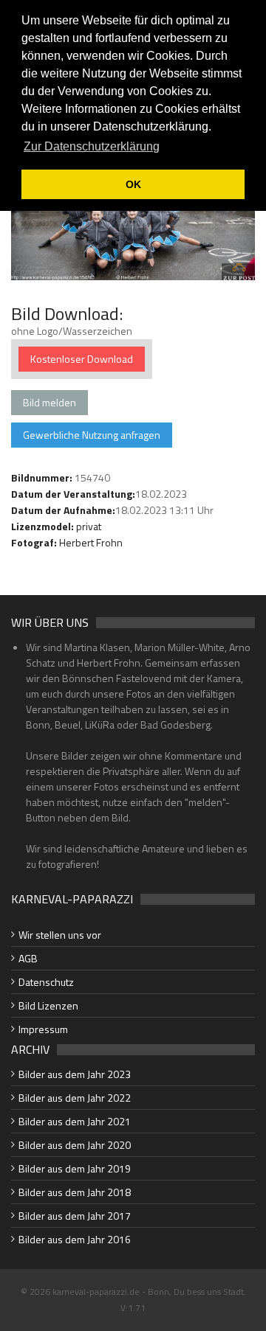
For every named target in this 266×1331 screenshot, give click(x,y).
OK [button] (133, 184)
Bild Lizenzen (48, 1005)
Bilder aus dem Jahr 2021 (74, 1121)
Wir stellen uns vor (59, 934)
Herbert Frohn (91, 542)
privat (88, 526)
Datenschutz (46, 982)
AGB (28, 958)
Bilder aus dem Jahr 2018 (74, 1192)
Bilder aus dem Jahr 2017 (74, 1215)
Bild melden (49, 402)
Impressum (43, 1029)
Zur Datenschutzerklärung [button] (92, 146)
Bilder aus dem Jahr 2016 (74, 1239)
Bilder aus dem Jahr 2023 (74, 1074)
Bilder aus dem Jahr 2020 (74, 1145)
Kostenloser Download (81, 358)
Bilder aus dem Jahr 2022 (74, 1097)
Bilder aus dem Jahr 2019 (74, 1168)
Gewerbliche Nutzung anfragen (91, 434)
